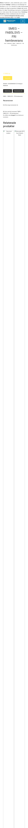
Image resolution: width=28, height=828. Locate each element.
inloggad (13, 115)
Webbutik (9, 43)
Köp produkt (7, 78)
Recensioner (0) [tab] (18, 91)
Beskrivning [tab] (7, 91)
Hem (5, 43)
